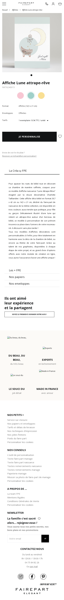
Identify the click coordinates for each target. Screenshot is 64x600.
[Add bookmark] (60, 136)
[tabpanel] (32, 42)
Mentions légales (16, 497)
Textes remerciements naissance (24, 466)
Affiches (15, 10)
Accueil (5, 10)
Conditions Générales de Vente (23, 501)
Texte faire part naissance (20, 462)
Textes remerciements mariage (23, 469)
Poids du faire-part (17, 438)
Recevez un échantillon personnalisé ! (19, 156)
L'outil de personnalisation (20, 454)
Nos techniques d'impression (22, 431)
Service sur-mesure (17, 419)
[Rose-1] (20, 95)
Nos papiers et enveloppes (21, 423)
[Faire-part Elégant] (26, 3)
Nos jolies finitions (16, 434)
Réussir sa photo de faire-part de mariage (29, 477)
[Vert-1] (31, 95)
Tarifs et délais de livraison (21, 427)
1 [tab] (32, 75)
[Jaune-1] (41, 95)
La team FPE (13, 493)
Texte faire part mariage (20, 458)
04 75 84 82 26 (32, 562)
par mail (34, 566)
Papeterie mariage (16, 473)
